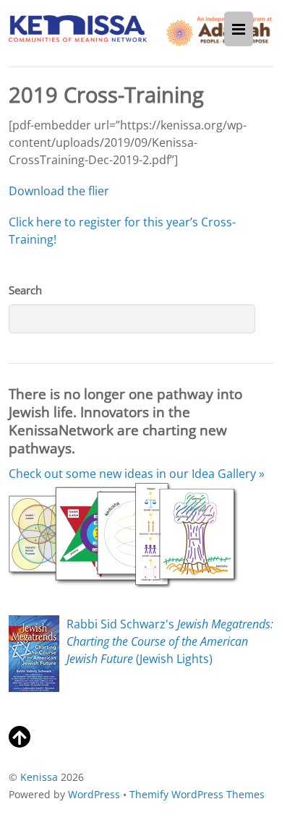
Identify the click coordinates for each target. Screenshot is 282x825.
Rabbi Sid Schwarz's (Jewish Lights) (170, 641)
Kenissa (39, 777)
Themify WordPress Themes (197, 794)
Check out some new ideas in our (137, 474)
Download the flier (59, 191)
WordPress (94, 794)
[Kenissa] (78, 33)
